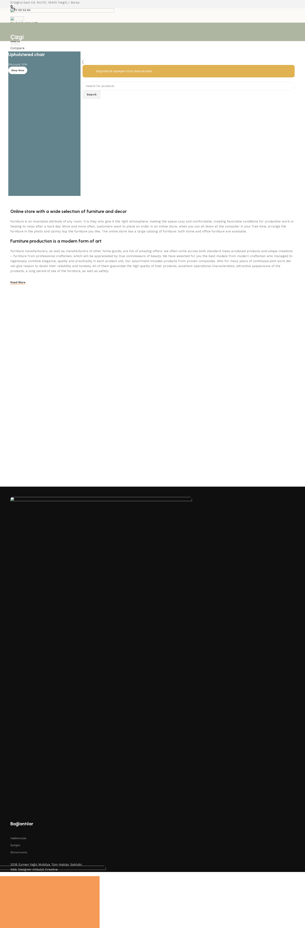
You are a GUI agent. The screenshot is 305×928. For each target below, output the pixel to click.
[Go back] (15, 28)
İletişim (15, 845)
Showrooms (18, 852)
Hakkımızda (18, 838)
